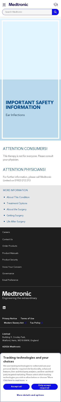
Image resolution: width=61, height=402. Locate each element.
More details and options (30, 395)
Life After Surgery (16, 221)
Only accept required (44, 387)
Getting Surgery (15, 215)
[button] (4, 4)
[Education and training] (55, 4)
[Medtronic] (18, 4)
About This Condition (18, 197)
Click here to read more (14, 380)
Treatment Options (17, 203)
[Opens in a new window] (4, 308)
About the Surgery (17, 209)
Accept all (16, 386)
